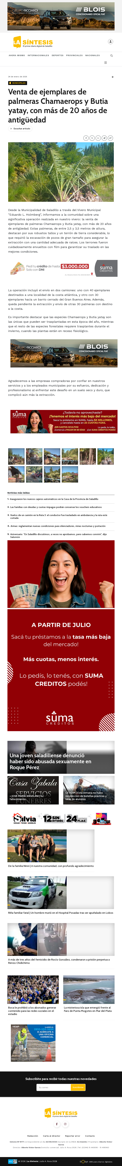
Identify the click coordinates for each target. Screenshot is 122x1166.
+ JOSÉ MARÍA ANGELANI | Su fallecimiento (26, 797)
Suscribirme (78, 1087)
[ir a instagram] (65, 1124)
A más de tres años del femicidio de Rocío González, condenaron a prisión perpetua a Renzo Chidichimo (59, 961)
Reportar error (72, 1136)
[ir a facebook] (57, 1124)
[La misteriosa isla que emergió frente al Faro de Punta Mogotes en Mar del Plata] (89, 989)
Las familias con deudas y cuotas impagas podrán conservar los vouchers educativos (56, 507)
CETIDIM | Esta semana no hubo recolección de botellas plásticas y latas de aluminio (86, 796)
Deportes (58, 55)
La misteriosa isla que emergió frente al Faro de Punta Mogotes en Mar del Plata (88, 1009)
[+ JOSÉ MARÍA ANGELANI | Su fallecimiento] (33, 790)
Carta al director (51, 1136)
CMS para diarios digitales (100, 1162)
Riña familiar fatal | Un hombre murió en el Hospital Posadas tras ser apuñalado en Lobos (60, 912)
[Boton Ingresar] (110, 41)
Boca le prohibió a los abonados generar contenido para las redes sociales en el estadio (32, 1011)
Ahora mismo (17, 55)
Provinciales (74, 55)
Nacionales (92, 55)
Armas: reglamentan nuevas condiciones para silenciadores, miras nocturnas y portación (58, 526)
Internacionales (38, 55)
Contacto (90, 1136)
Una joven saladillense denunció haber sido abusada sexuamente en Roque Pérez (50, 761)
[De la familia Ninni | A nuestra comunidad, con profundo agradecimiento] (50, 845)
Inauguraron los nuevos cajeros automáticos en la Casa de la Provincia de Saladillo (54, 499)
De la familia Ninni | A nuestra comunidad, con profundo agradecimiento (51, 866)
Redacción (32, 1136)
